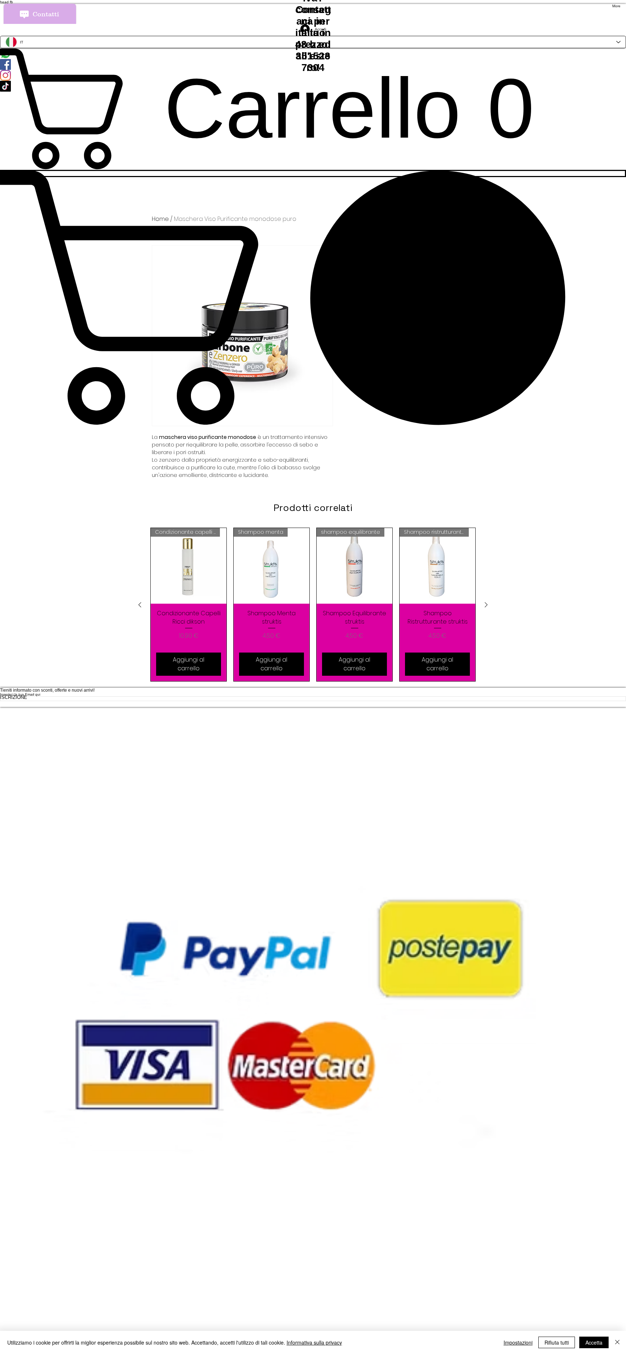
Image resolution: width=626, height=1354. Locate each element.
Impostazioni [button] (518, 1342)
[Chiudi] (617, 1342)
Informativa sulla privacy (314, 1342)
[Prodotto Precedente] (139, 604)
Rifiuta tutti (556, 1342)
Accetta (593, 1342)
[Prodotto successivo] (486, 604)
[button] (313, 297)
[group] (313, 604)
